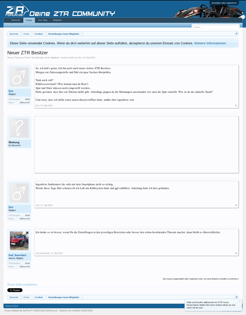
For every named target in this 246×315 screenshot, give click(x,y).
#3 (236, 253)
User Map (42, 20)
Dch (80, 57)
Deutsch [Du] (11, 306)
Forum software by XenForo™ (31, 310)
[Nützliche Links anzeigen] (236, 34)
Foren (29, 20)
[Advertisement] (136, 144)
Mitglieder (57, 20)
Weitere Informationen (210, 43)
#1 (236, 105)
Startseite (15, 20)
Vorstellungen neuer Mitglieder (46, 57)
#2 (236, 205)
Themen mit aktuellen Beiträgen (43, 25)
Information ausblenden (239, 301)
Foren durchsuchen (16, 25)
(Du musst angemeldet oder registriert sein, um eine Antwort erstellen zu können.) (201, 279)
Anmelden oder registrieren (224, 3)
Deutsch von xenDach (76, 310)
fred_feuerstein (17, 255)
